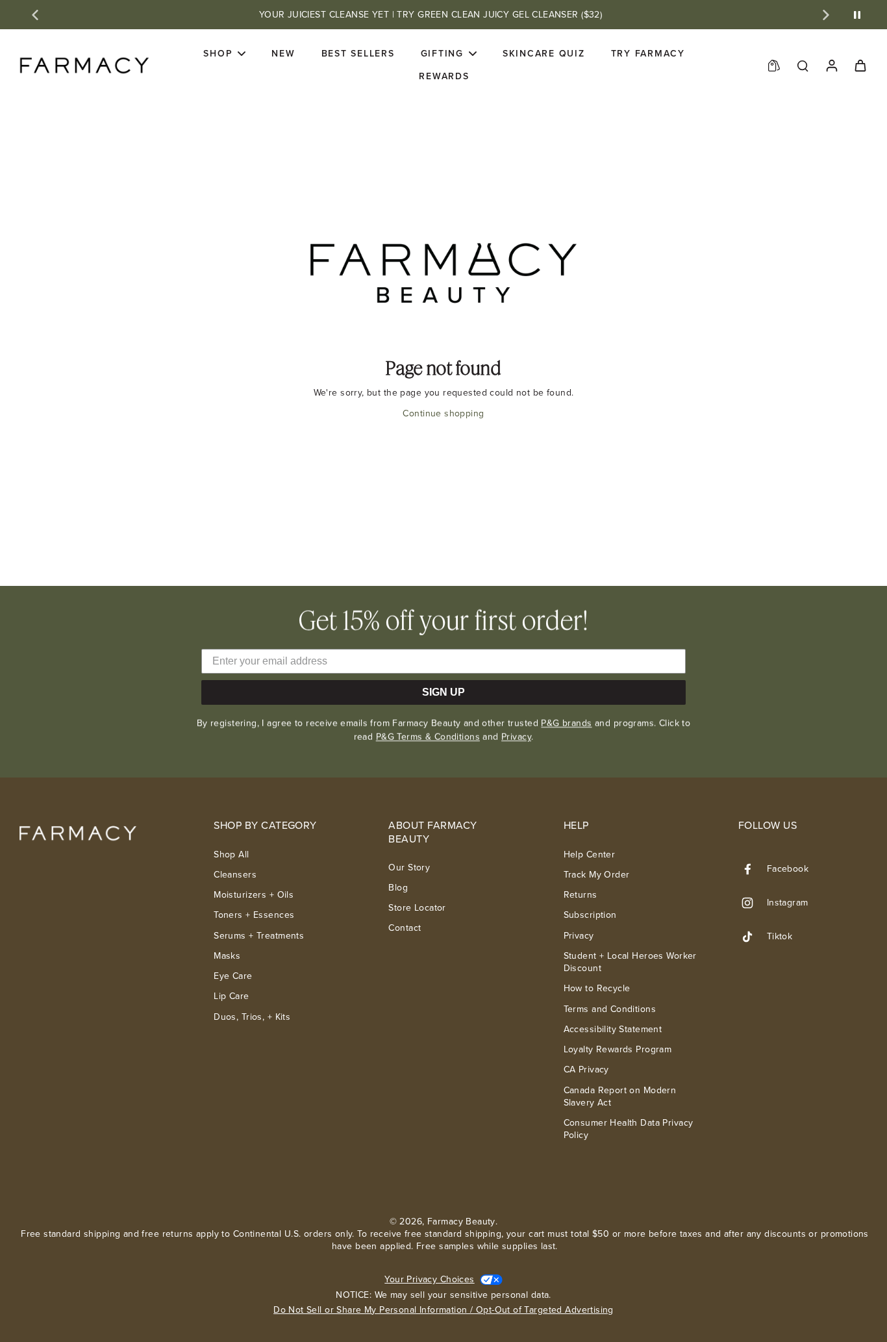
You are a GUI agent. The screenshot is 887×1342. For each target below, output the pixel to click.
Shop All (231, 854)
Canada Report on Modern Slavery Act (620, 1096)
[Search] (802, 65)
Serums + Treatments (259, 936)
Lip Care (231, 996)
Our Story (409, 867)
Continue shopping (443, 413)
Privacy (516, 737)
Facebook (787, 869)
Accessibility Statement (613, 1029)
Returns (580, 895)
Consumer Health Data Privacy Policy (628, 1129)
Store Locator (416, 908)
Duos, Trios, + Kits (252, 1017)
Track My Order (597, 874)
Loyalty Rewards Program (618, 1049)
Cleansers (235, 874)
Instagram (787, 902)
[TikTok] (752, 936)
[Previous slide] (35, 15)
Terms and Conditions (610, 1009)
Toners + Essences (254, 915)
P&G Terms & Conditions (428, 737)
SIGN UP (443, 692)
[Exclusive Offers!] (774, 65)
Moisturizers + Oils (254, 895)
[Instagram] (752, 903)
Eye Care (233, 976)
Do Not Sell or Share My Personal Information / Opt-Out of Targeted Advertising (443, 1310)
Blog (398, 887)
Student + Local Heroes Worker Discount (630, 962)
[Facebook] (752, 869)
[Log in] (831, 65)
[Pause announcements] (857, 15)
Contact (404, 928)
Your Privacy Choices (429, 1279)
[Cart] (859, 65)
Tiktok (780, 936)
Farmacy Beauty (461, 1221)
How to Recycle (597, 988)
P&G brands (566, 723)
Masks (227, 956)
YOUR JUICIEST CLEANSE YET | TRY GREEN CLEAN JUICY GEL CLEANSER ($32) (431, 14)
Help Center (590, 854)
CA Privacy (586, 1069)
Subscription (590, 915)
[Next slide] (826, 15)
